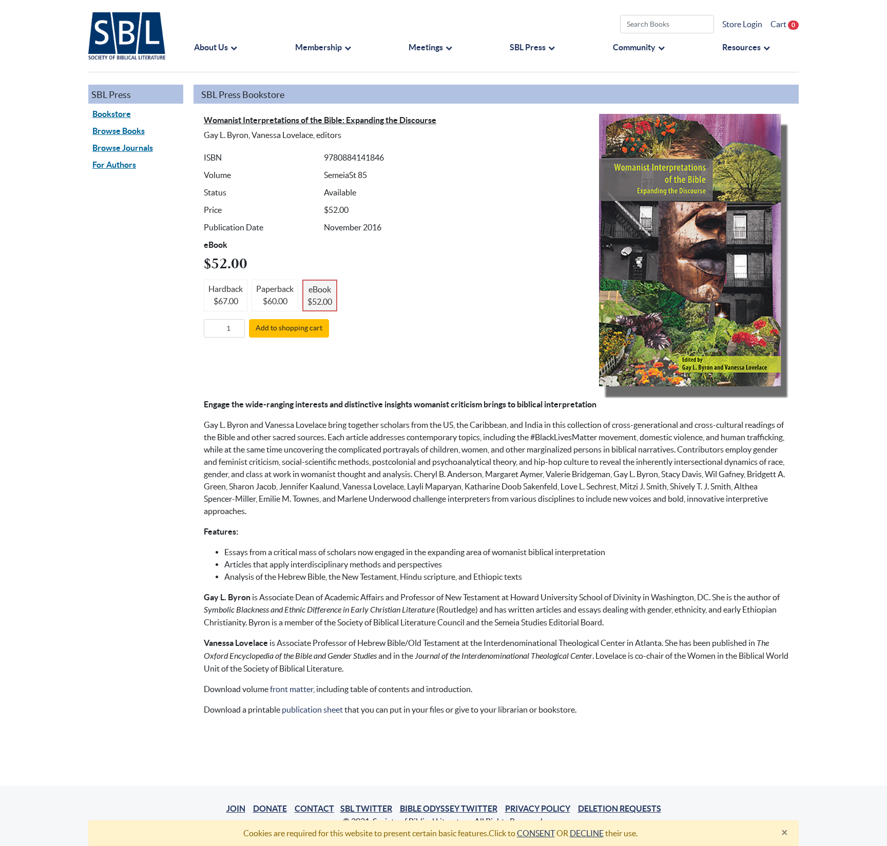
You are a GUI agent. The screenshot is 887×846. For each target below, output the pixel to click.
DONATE (270, 808)
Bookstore (111, 114)
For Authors (114, 164)
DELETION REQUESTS (619, 808)
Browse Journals (122, 147)
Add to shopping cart (289, 328)
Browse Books (118, 130)
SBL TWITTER (366, 808)
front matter (291, 689)
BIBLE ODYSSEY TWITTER (448, 808)
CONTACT (314, 808)
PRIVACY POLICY (537, 808)
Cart (782, 24)
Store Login (742, 24)
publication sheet (312, 709)
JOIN (235, 808)
